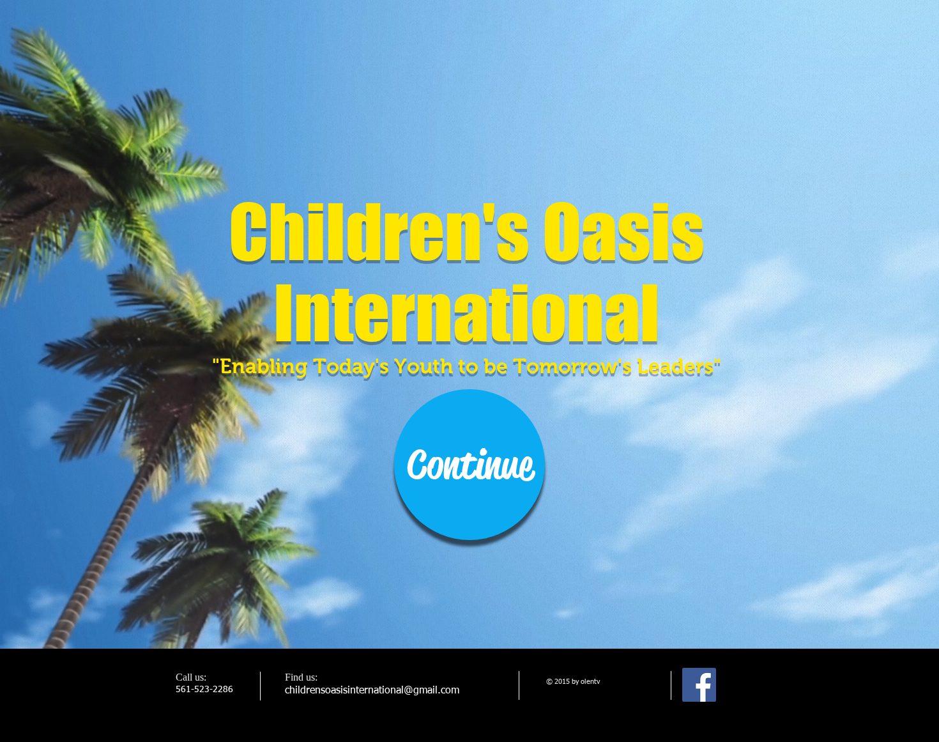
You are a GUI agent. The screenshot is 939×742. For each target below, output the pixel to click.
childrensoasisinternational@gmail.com (372, 691)
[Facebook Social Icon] (699, 685)
